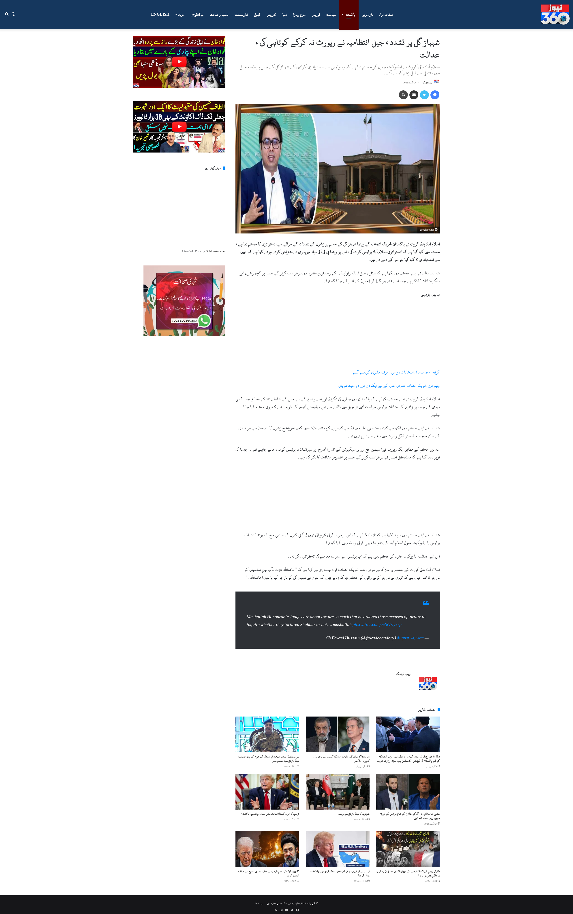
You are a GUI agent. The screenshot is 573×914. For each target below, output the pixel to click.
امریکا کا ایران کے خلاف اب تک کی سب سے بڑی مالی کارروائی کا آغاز (342, 754)
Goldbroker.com (215, 251)
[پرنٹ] (403, 94)
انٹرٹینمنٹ (241, 14)
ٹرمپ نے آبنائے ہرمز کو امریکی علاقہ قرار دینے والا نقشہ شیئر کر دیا (340, 869)
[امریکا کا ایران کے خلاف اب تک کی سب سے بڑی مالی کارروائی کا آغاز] (337, 730)
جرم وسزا (299, 14)
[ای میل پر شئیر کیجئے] (413, 94)
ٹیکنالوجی (197, 14)
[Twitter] (424, 94)
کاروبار (271, 14)
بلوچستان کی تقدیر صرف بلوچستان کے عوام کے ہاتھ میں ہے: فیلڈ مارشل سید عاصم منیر (268, 754)
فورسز (316, 14)
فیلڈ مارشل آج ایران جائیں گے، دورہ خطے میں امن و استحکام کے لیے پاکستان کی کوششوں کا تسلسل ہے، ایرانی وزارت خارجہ (408, 754)
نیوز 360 (259, 898)
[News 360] (555, 14)
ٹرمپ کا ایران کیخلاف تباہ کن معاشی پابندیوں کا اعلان (270, 809)
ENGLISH (160, 14)
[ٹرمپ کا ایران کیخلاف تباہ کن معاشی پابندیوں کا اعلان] (267, 787)
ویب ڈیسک (427, 83)
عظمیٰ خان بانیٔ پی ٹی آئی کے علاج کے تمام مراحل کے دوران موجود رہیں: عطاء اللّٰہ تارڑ (410, 811)
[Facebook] (434, 94)
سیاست (331, 14)
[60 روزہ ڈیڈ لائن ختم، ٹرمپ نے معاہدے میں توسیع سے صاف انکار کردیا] (267, 844)
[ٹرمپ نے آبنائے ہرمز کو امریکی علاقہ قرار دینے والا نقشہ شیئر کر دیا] (337, 844)
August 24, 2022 (410, 633)
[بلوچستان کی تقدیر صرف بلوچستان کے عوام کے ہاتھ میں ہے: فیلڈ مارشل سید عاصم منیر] (267, 730)
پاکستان (350, 14)
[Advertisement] (337, 335)
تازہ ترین (367, 14)
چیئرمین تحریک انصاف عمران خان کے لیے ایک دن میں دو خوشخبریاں (389, 385)
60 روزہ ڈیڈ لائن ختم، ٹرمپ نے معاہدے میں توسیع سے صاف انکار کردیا (268, 869)
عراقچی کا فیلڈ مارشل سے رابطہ (354, 809)
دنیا (284, 14)
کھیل (257, 14)
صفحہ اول (386, 14)
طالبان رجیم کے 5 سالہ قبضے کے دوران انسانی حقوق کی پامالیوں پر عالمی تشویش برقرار (408, 869)
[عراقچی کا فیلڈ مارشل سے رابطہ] (337, 787)
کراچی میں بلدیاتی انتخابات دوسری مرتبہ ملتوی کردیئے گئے (396, 372)
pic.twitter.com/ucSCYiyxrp (377, 620)
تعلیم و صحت (219, 14)
